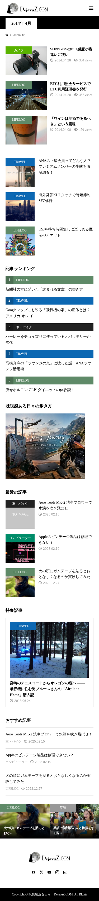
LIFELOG (12, 789)
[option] (25, 821)
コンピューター (17, 762)
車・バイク (13, 741)
